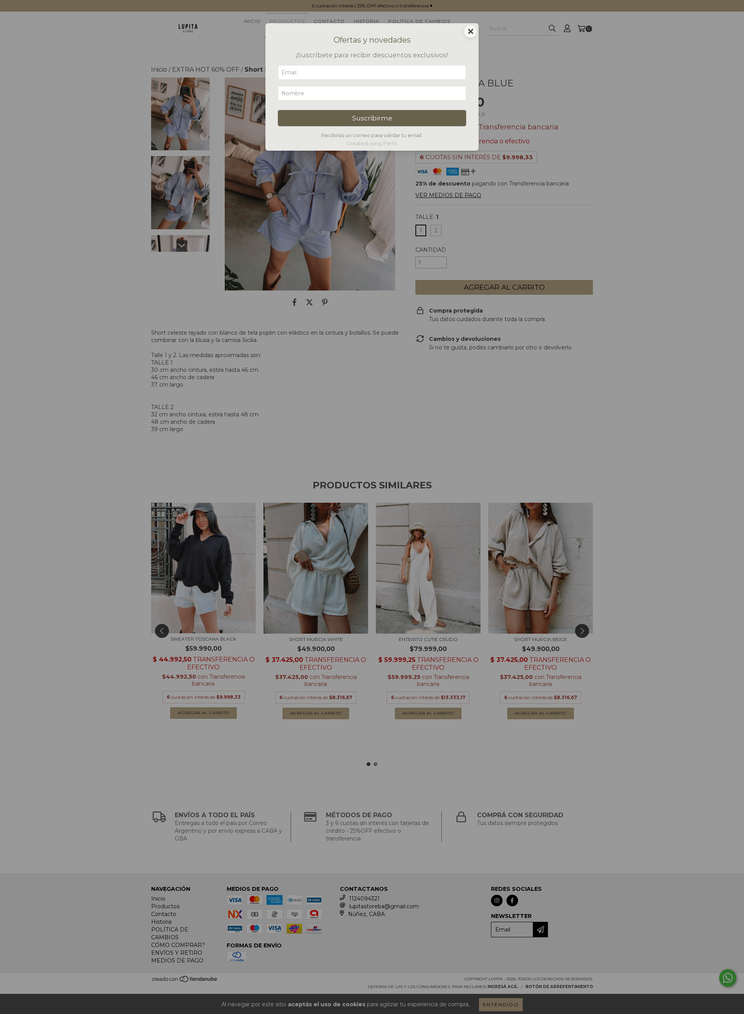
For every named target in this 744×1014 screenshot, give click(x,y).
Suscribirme (372, 118)
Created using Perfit (372, 143)
